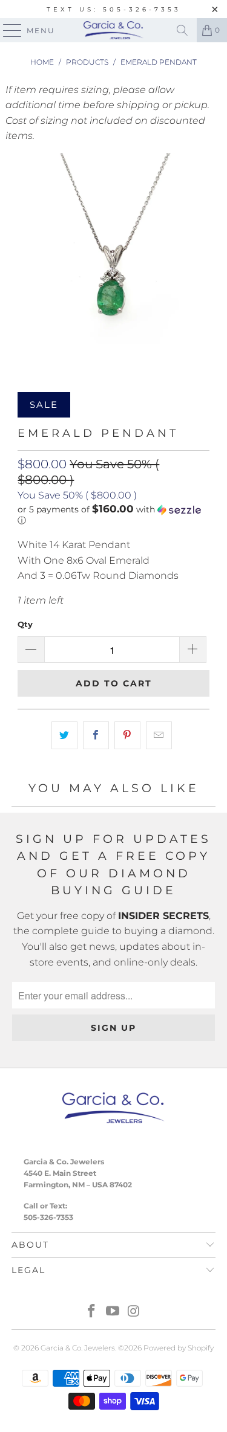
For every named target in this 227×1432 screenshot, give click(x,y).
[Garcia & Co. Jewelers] (114, 30)
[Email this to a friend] (159, 735)
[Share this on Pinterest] (127, 735)
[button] (113, 514)
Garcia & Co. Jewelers (78, 1347)
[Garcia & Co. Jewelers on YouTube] (113, 1312)
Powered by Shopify (178, 1347)
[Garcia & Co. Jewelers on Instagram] (134, 1312)
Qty (25, 624)
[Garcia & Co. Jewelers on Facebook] (92, 1312)
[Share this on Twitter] (64, 735)
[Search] (182, 30)
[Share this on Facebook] (96, 735)
